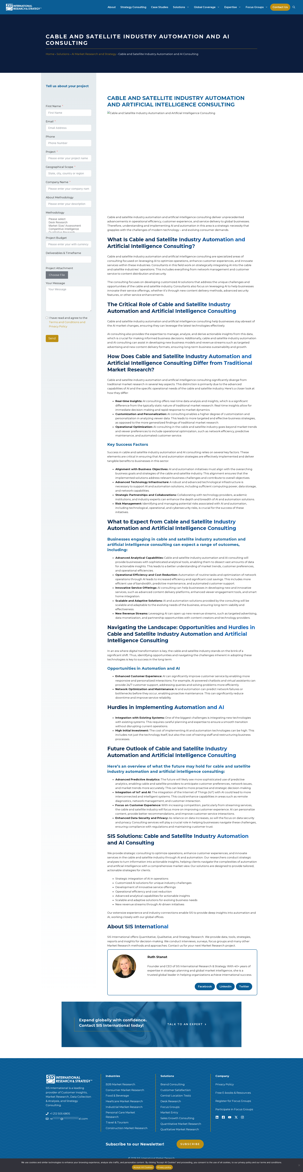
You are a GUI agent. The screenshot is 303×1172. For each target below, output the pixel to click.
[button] (293, 7)
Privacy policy (164, 1167)
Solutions (179, 7)
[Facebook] (223, 1117)
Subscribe (190, 1144)
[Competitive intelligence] (68, 229)
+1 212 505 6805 (60, 1113)
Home (50, 54)
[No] (299, 1165)
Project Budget (56, 237)
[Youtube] (229, 1117)
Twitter (244, 986)
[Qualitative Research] (68, 232)
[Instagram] (242, 1117)
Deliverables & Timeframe (63, 253)
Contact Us (280, 7)
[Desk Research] (68, 222)
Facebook (205, 986)
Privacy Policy (224, 1084)
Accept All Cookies (143, 1167)
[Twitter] (236, 1117)
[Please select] (68, 219)
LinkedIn (226, 986)
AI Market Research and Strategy (94, 54)
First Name (53, 106)
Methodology (55, 212)
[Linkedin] (217, 1117)
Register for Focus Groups (233, 1101)
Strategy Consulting (133, 7)
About (112, 7)
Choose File (57, 274)
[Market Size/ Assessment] (68, 225)
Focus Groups (255, 7)
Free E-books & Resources (233, 1092)
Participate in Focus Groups (234, 1109)
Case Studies (159, 7)
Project (51, 151)
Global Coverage (205, 7)
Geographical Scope (59, 166)
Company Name (57, 182)
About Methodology (59, 197)
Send (52, 338)
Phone (50, 136)
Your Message (55, 283)
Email (49, 121)
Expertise (230, 7)
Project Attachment (59, 268)
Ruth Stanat (157, 957)
